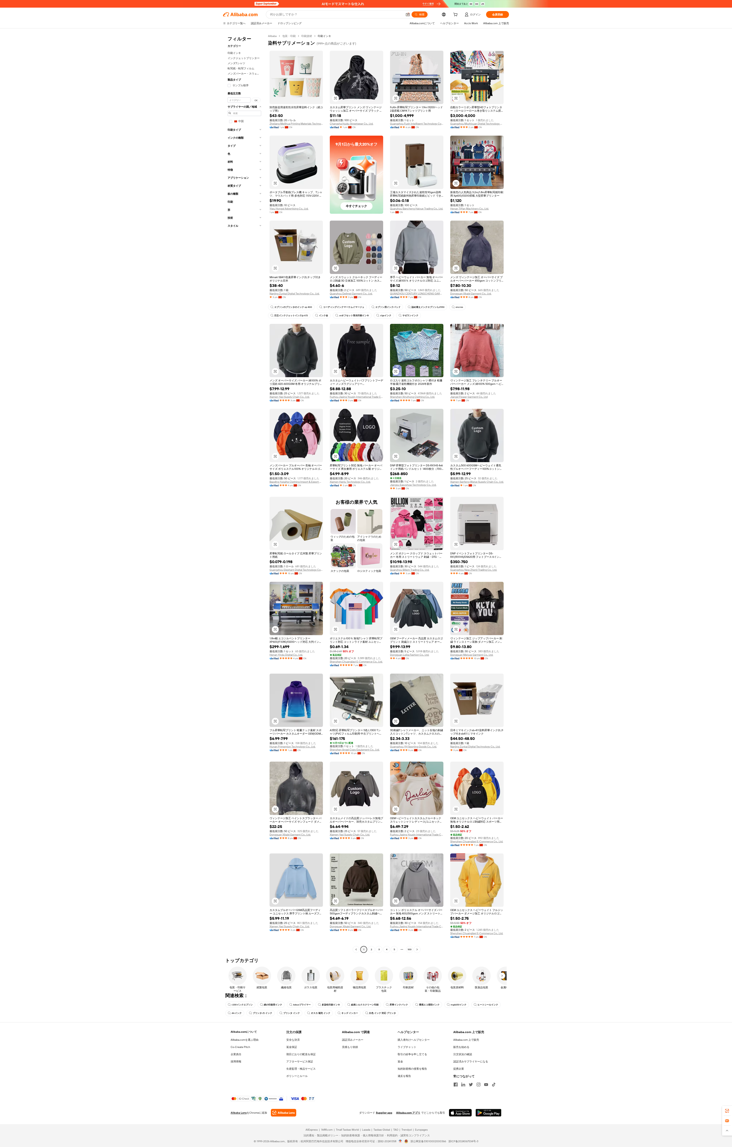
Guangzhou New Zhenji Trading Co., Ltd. (473, 569)
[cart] (456, 15)
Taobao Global (381, 1129)
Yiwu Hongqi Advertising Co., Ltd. (289, 208)
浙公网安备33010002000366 (428, 1141)
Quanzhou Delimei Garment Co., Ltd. (351, 293)
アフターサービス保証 (299, 1061)
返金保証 (291, 1047)
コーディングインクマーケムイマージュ (343, 307)
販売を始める (461, 1047)
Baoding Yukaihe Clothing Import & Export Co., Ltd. (296, 481)
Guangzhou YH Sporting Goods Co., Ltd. (413, 746)
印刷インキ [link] (324, 36)
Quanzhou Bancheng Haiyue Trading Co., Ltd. (416, 208)
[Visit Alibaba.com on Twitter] (471, 1084)
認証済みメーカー (352, 1039)
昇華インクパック (399, 1004)
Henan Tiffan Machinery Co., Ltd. (469, 208)
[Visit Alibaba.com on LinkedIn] (463, 1084)
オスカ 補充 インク (320, 1013)
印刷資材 (306, 36)
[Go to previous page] (356, 949)
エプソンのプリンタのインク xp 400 (293, 307)
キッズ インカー (349, 1013)
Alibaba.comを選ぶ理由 (244, 1039)
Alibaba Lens (239, 1112)
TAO (395, 1129)
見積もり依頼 (350, 1047)
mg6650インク (458, 1004)
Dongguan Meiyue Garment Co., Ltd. (471, 654)
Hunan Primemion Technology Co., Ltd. (292, 746)
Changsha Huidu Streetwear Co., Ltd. (351, 123)
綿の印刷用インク (273, 1004)
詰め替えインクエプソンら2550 (428, 307)
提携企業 (458, 1068)
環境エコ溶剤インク (429, 1004)
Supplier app (384, 1112)
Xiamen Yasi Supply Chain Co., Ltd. (290, 396)
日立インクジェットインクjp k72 (291, 315)
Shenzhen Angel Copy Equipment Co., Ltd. (355, 749)
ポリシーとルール (297, 1075)
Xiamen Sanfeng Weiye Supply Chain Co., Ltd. (477, 481)
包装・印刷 (289, 36)
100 (410, 949)
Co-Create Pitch (240, 1047)
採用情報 (236, 1061)
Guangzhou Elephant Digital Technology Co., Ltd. (296, 569)
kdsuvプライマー (302, 1004)
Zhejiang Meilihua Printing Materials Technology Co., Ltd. (296, 123)
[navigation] (244, 493)
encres (459, 307)
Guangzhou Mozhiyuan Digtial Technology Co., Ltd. (477, 123)
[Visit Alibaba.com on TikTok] (493, 1084)
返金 (400, 1061)
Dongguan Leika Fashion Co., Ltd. (409, 654)
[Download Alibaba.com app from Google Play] (488, 1113)
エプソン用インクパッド (388, 307)
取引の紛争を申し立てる (412, 1054)
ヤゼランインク (410, 315)
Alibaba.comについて (244, 1031)
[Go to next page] (417, 949)
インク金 (323, 315)
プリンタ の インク (262, 1013)
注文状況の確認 (462, 1054)
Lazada (366, 1129)
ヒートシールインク (488, 1004)
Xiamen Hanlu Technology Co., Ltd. (350, 481)
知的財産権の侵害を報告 (412, 1068)
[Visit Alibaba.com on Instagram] (478, 1084)
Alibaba (272, 36)
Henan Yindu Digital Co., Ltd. (286, 654)
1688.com (327, 1129)
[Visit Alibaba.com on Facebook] (455, 1084)
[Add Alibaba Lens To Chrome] (283, 1113)
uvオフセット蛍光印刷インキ (354, 315)
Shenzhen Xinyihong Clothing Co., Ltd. (412, 396)
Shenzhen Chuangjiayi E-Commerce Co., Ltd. (356, 661)
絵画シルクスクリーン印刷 (365, 1004)
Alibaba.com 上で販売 (466, 1039)
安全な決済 (293, 1039)
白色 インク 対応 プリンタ (382, 1013)
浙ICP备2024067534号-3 (463, 1141)
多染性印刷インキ (331, 1004)
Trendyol (406, 1129)
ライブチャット (407, 1047)
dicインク (237, 1013)
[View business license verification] (400, 1141)
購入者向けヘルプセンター (414, 1039)
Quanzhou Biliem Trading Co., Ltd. (409, 569)
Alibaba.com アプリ (408, 1112)
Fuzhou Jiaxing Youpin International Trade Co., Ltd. (356, 396)
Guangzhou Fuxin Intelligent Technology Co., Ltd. (416, 123)
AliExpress (312, 1129)
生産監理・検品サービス (301, 1068)
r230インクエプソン (242, 1004)
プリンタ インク (291, 1013)
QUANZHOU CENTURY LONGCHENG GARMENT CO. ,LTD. (416, 293)
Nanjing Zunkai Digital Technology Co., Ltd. (294, 293)
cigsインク (385, 315)
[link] (727, 1111)
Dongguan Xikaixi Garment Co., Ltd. (470, 293)
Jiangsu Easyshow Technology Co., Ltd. (413, 484)
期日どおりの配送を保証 (301, 1054)
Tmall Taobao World (347, 1129)
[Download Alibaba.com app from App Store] (460, 1113)
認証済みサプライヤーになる (470, 1061)
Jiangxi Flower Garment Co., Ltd (469, 396)
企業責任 (236, 1054)
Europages (421, 1129)
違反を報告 (404, 1075)
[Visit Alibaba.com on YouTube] (486, 1084)
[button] (407, 14)
